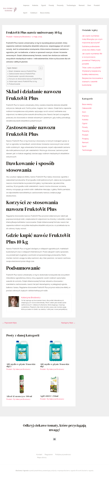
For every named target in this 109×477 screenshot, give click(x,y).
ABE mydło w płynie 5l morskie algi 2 (21, 365)
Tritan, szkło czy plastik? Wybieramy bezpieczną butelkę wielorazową (91, 71)
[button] (54, 439)
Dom (89, 5)
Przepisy (85, 139)
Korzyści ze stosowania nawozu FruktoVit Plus (25, 79)
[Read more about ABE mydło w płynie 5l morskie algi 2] (21, 351)
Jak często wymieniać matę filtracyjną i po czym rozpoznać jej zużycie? (92, 39)
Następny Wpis (68, 323)
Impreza (26, 5)
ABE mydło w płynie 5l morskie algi (54, 365)
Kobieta (35, 5)
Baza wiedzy (45, 13)
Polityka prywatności (63, 454)
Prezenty (60, 5)
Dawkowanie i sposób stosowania (21, 76)
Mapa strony (42, 457)
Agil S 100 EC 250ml (49, 396)
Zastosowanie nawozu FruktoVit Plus (22, 74)
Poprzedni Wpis (9, 323)
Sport (25, 13)
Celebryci (33, 13)
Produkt (97, 5)
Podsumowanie (14, 84)
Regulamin (49, 454)
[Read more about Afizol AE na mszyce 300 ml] (21, 384)
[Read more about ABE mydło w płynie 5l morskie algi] (55, 351)
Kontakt (39, 454)
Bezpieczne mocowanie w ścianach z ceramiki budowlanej (92, 81)
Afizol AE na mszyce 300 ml (19, 396)
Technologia (71, 5)
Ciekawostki (86, 108)
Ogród (43, 5)
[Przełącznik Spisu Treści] (39, 68)
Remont (82, 5)
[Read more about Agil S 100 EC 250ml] (55, 384)
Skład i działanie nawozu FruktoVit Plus (22, 71)
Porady (51, 5)
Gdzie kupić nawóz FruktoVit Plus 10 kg (23, 81)
